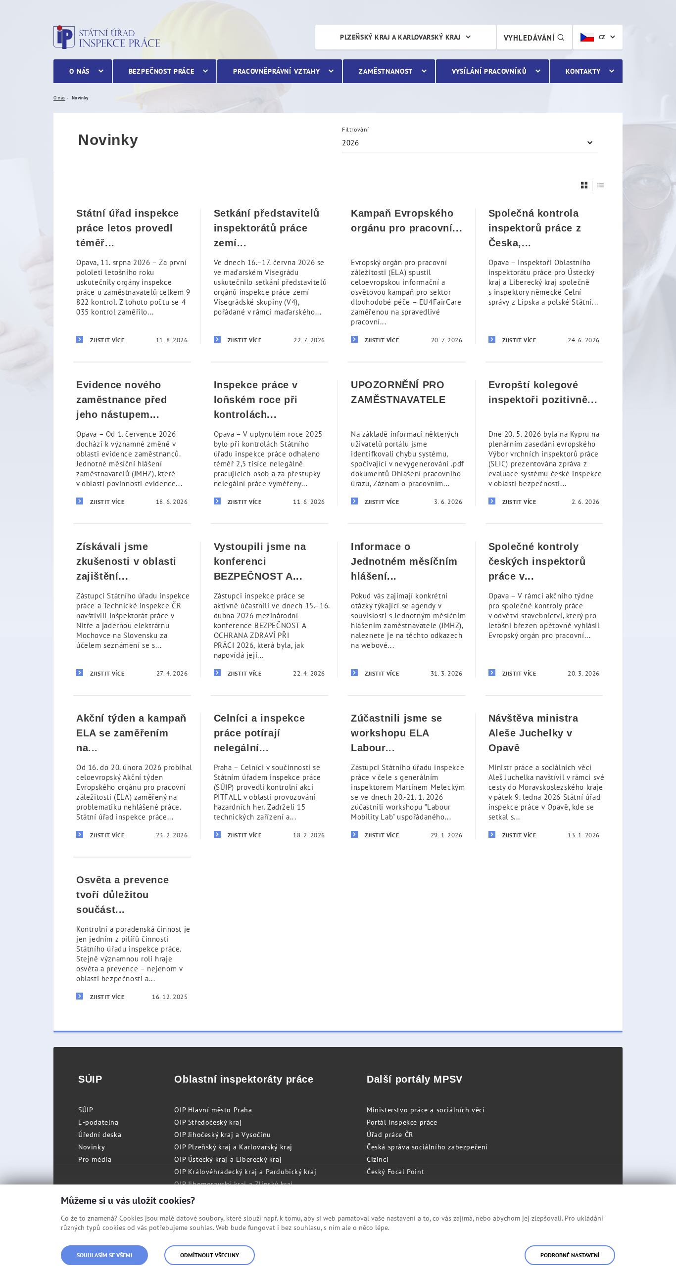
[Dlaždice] (584, 185)
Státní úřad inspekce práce (106, 37)
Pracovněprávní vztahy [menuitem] (276, 71)
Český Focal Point (395, 1171)
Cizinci (377, 1159)
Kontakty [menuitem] (583, 71)
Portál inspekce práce (402, 1122)
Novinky (91, 1146)
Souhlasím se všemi (104, 1255)
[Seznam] (600, 185)
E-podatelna (98, 1122)
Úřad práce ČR (390, 1134)
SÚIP (85, 1109)
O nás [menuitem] (79, 71)
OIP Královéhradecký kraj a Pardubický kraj (245, 1171)
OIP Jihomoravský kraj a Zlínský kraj (233, 1184)
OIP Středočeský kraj (207, 1122)
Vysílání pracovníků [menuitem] (489, 71)
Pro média (94, 1159)
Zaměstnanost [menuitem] (386, 71)
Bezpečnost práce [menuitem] (161, 71)
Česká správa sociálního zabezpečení (427, 1146)
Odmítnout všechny (209, 1255)
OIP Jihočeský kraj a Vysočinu (222, 1134)
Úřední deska (99, 1134)
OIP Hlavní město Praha (213, 1109)
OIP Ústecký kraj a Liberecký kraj (228, 1159)
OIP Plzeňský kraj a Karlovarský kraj (233, 1146)
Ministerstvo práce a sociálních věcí (426, 1109)
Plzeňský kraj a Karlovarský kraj (400, 37)
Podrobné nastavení (569, 1255)
